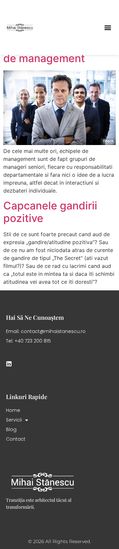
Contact (15, 439)
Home (13, 410)
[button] (107, 27)
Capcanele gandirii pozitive (50, 212)
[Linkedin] (9, 364)
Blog (11, 429)
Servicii (14, 420)
